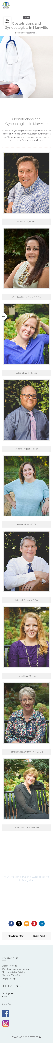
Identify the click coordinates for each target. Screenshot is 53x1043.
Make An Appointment (25, 1036)
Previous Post (16, 936)
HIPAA (4, 996)
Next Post (39, 936)
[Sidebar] (3, 316)
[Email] (26, 923)
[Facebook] (11, 923)
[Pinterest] (34, 923)
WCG (26, 17)
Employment (8, 993)
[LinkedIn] (42, 923)
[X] (19, 923)
